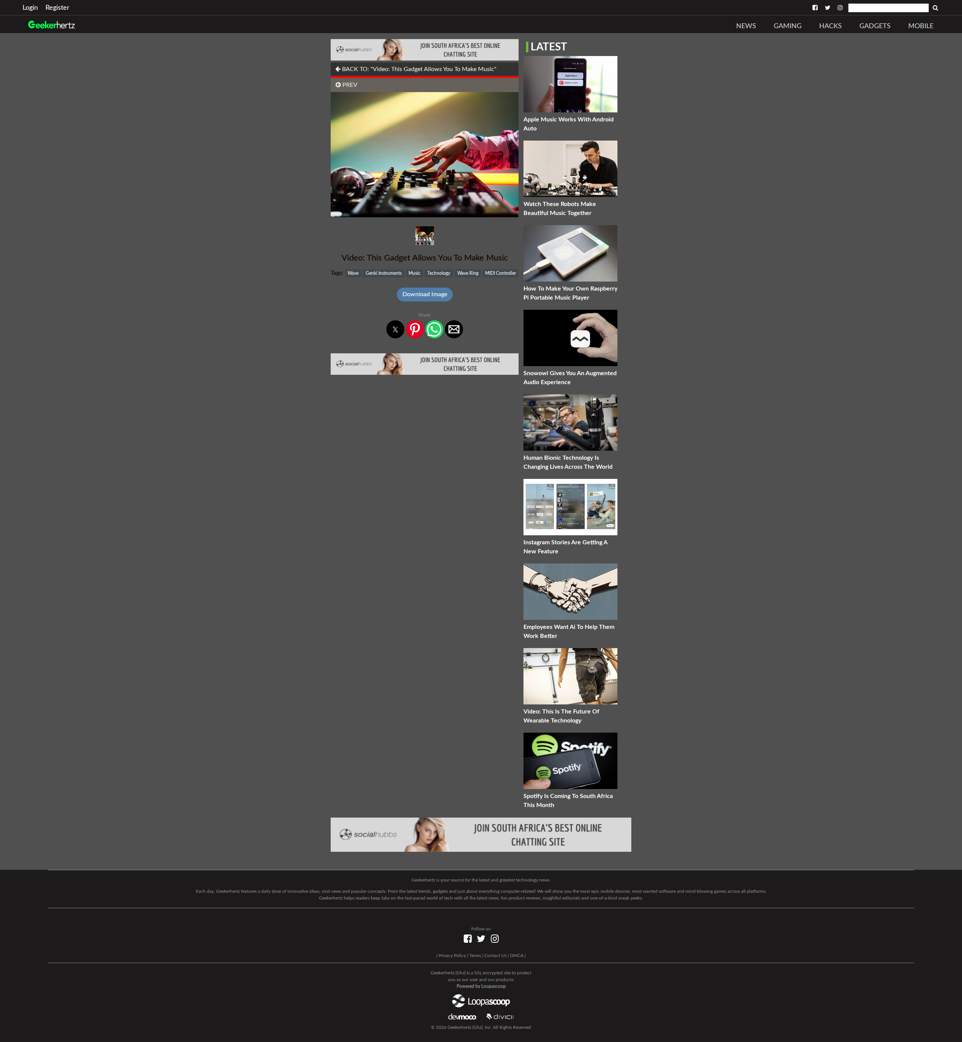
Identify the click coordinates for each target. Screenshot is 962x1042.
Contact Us (495, 955)
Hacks (830, 26)
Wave (353, 273)
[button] (395, 329)
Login (30, 8)
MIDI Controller (500, 273)
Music (414, 273)
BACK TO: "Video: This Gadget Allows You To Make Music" (418, 69)
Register (57, 8)
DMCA (516, 955)
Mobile (920, 26)
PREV (349, 85)
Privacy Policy (452, 955)
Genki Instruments (384, 273)
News (746, 26)
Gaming (788, 26)
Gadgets (875, 26)
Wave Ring (467, 273)
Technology (438, 273)
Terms (475, 955)
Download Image (424, 294)
